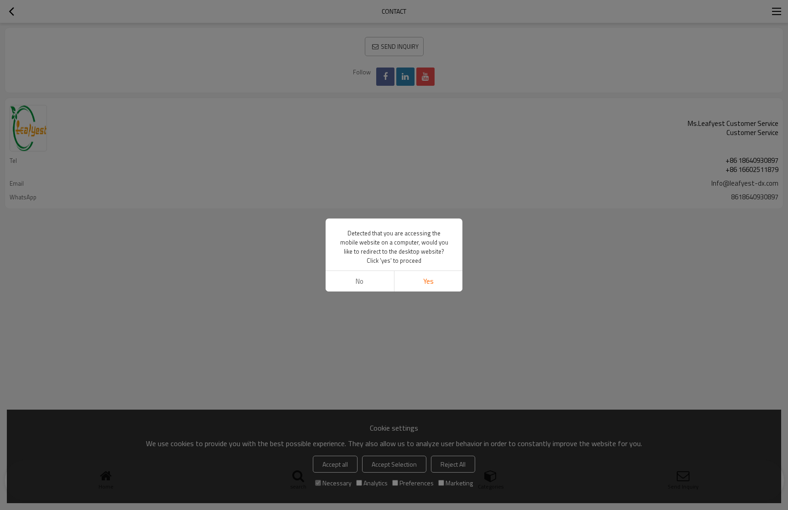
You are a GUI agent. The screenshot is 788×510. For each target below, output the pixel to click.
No (359, 281)
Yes (428, 281)
